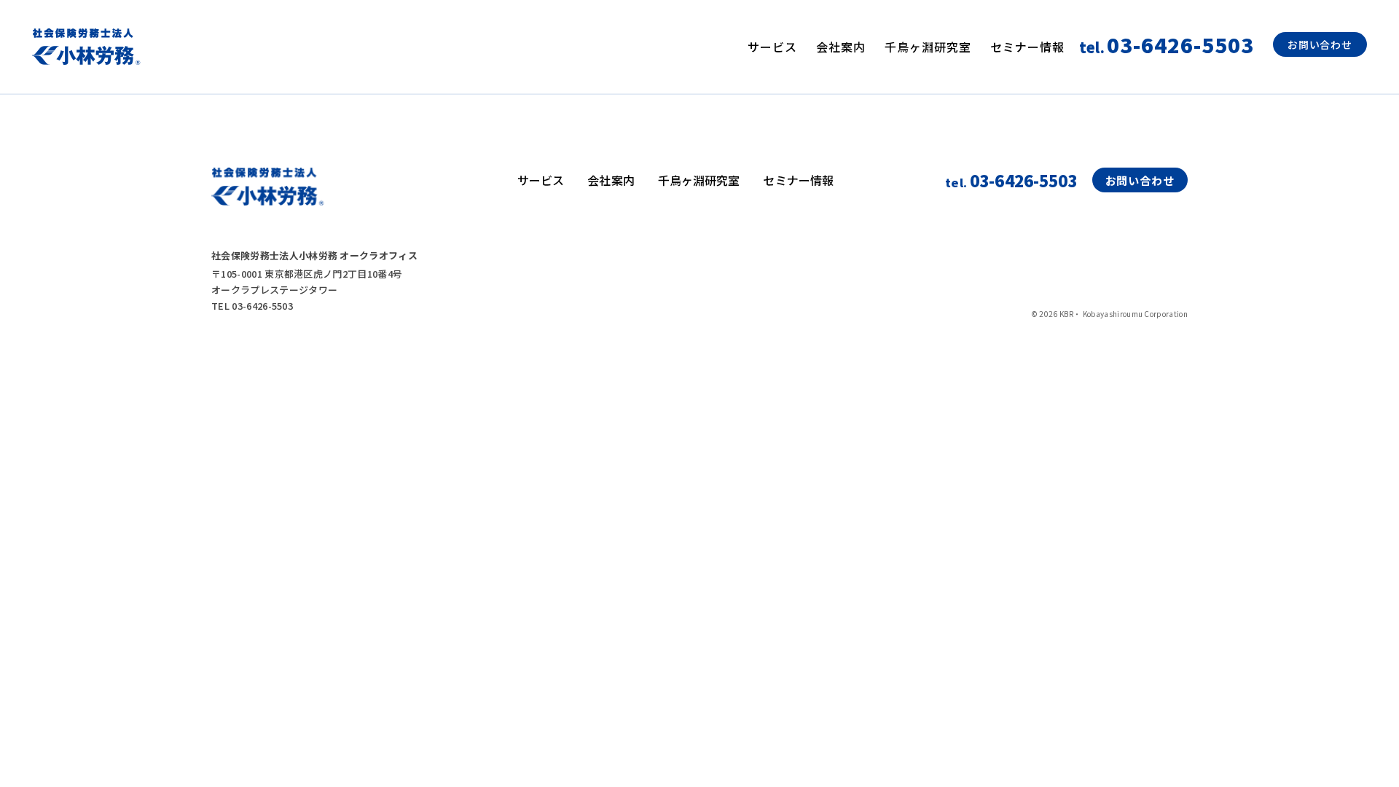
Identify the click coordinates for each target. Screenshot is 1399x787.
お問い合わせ (1320, 44)
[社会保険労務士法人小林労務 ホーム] (86, 46)
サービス (772, 46)
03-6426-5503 (1011, 180)
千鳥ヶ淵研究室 (928, 46)
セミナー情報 (1027, 46)
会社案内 (841, 46)
